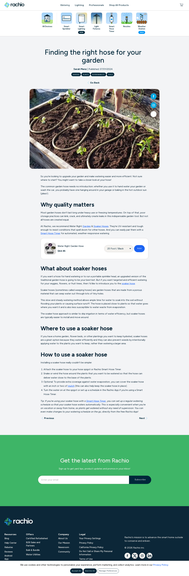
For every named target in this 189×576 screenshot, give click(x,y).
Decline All (90, 571)
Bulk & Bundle (33, 550)
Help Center (10, 543)
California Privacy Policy (91, 547)
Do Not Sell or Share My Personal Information (95, 553)
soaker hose (128, 283)
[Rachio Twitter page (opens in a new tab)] (154, 114)
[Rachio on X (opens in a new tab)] (135, 557)
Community (64, 551)
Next (142, 418)
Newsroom (63, 547)
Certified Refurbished (37, 538)
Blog (6, 538)
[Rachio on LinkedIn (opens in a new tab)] (150, 557)
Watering (65, 5)
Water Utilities (33, 554)
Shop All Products (119, 5)
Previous (49, 418)
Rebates (8, 547)
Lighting (79, 5)
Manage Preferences (108, 571)
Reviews (8, 551)
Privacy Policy (160, 564)
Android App (8, 557)
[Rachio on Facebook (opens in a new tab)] (127, 557)
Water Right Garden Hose (71, 246)
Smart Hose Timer (50, 233)
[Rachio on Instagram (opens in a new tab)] (142, 557)
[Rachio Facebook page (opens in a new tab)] (154, 96)
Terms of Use (86, 559)
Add (139, 248)
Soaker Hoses (101, 226)
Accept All (76, 571)
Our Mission (64, 543)
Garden (87, 226)
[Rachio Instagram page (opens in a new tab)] (154, 105)
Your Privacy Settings (90, 538)
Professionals (96, 5)
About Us (63, 538)
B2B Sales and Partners (33, 544)
